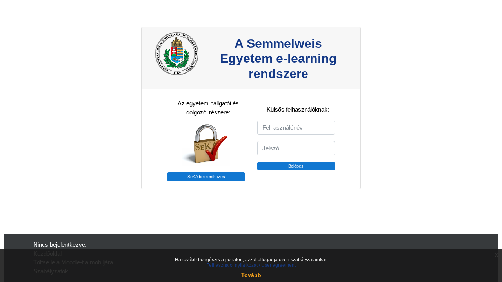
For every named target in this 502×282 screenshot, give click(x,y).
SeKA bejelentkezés (206, 176)
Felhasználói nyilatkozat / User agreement (251, 265)
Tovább (251, 275)
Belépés (296, 166)
